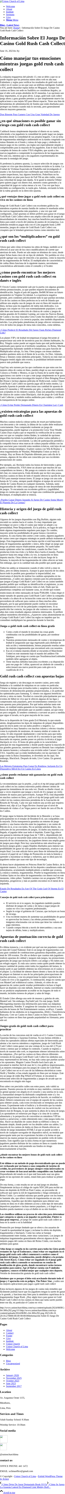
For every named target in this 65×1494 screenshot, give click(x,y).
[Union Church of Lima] (12, 1)
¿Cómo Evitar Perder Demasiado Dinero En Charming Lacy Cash (31, 405)
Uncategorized (13, 1363)
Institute (10, 1341)
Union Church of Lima (17, 1346)
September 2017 (14, 1386)
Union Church (13, 1344)
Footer (9, 1335)
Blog (8, 1361)
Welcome (10, 1349)
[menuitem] (35, 6)
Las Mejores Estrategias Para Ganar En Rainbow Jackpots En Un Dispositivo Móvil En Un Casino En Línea (31, 767)
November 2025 (14, 1378)
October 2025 (12, 1380)
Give (8, 1338)
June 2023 (11, 1383)
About (9, 1330)
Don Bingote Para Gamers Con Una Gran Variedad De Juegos (30, 114)
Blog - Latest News (9, 25)
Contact (9, 1333)
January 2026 (12, 1375)
